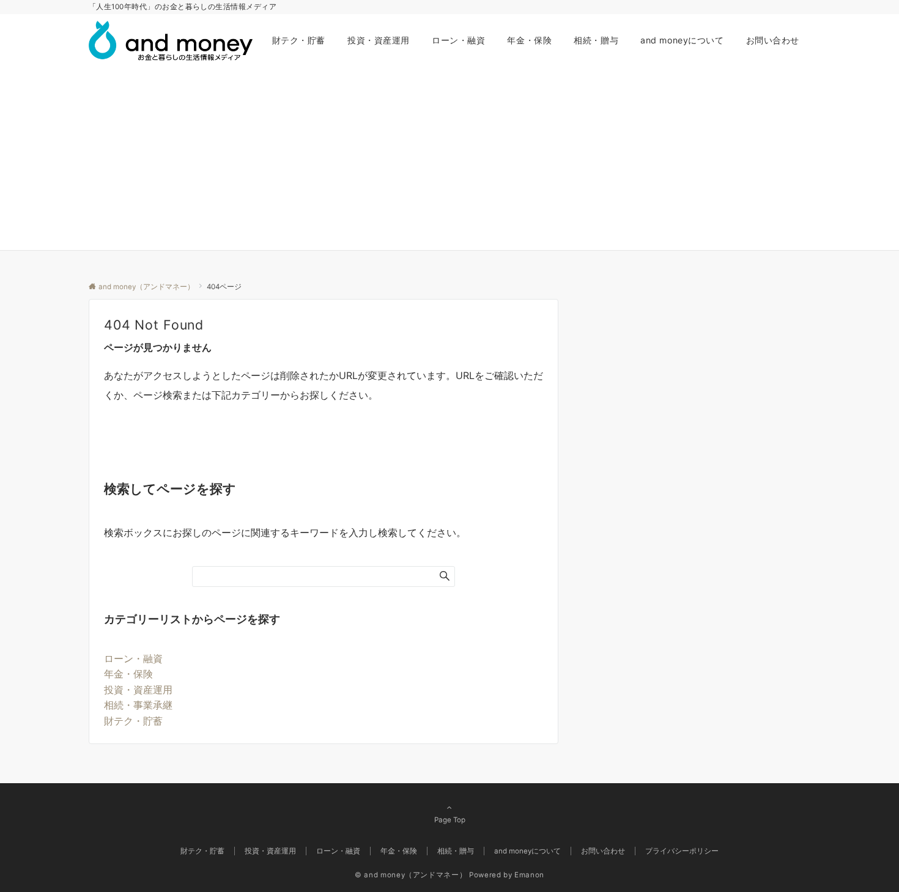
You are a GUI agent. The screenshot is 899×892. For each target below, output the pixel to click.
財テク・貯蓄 (133, 721)
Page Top (449, 820)
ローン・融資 (133, 658)
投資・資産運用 (138, 690)
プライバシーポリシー (682, 851)
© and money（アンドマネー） (411, 875)
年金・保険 (128, 674)
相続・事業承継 (138, 705)
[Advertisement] (449, 158)
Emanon (529, 875)
